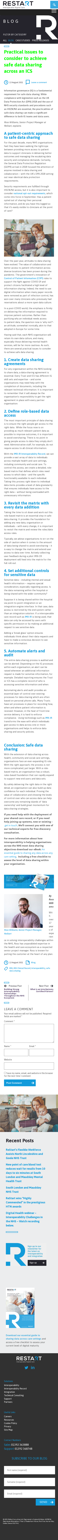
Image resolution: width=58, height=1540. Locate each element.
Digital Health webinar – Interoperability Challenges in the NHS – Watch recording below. (24, 1219)
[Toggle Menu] (54, 12)
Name (7, 1046)
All (5, 40)
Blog (11, 40)
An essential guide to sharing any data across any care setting (28, 853)
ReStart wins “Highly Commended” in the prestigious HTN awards (25, 1202)
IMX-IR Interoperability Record (29, 454)
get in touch (11, 825)
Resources (9, 1420)
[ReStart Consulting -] (18, 7)
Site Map (8, 1430)
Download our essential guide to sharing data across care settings (23, 1337)
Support (8, 1399)
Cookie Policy (10, 1423)
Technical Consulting (14, 1395)
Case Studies (23, 40)
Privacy (7, 1426)
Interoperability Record (15, 1388)
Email (32, 1046)
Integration (9, 1392)
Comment (9, 1021)
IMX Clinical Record (22, 968)
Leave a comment (39, 82)
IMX (11, 968)
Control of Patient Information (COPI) (23, 278)
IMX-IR (28, 616)
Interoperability (38, 968)
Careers (8, 1416)
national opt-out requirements (29, 193)
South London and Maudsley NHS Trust (23, 1189)
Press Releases (40, 40)
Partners (8, 1402)
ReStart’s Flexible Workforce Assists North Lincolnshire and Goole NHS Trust (24, 1154)
